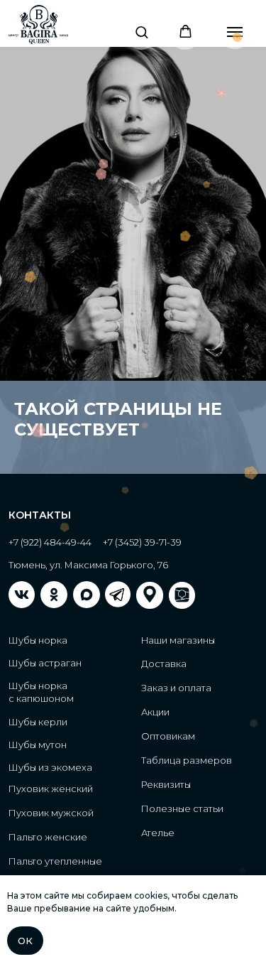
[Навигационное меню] (235, 32)
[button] (141, 31)
